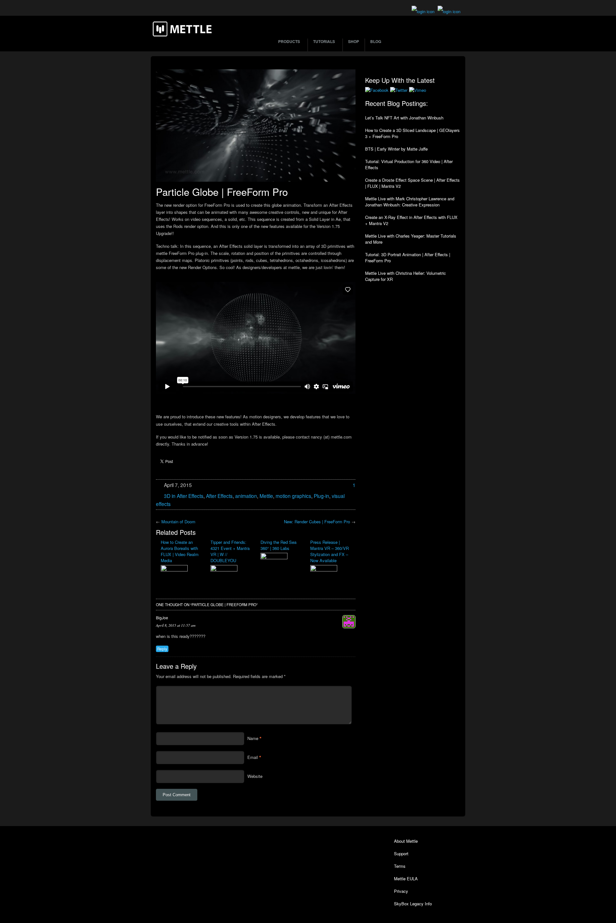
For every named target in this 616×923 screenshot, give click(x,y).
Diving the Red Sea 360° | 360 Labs (278, 545)
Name (252, 738)
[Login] (449, 11)
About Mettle (406, 841)
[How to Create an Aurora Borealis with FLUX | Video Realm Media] (181, 573)
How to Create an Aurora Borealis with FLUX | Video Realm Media (180, 551)
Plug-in (321, 495)
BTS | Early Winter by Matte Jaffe (396, 149)
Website (254, 776)
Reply (162, 648)
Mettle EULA (406, 878)
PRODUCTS (289, 41)
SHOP (353, 41)
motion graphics (293, 495)
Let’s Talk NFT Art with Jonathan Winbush (404, 118)
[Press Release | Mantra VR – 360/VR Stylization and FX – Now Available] (330, 572)
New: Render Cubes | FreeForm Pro (317, 521)
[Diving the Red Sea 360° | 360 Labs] (281, 560)
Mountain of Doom (178, 521)
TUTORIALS (324, 41)
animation (246, 495)
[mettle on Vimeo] (417, 90)
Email (252, 757)
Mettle (266, 495)
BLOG (375, 41)
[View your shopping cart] (423, 11)
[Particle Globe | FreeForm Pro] (255, 125)
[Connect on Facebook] (377, 90)
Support (401, 853)
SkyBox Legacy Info (413, 904)
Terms (400, 866)
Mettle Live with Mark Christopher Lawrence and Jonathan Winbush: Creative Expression (409, 202)
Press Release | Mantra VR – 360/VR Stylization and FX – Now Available (329, 551)
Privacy (401, 891)
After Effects (219, 495)
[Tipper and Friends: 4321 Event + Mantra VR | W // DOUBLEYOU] (230, 572)
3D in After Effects (183, 495)
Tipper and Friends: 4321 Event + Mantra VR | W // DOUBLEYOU (230, 551)
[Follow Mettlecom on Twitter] (398, 90)
